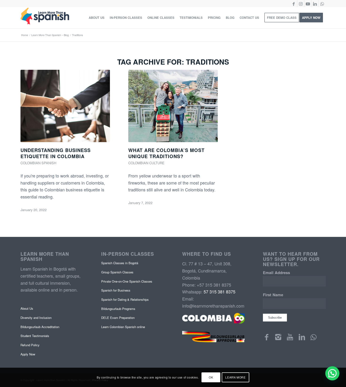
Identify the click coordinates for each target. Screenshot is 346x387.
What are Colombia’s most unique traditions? (166, 153)
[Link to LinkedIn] (314, 3)
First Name (273, 294)
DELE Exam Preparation (118, 317)
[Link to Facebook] (293, 3)
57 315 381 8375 (219, 291)
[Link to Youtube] (307, 3)
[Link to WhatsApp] (322, 3)
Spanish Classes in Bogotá (119, 263)
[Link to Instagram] (300, 3)
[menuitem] (96, 17)
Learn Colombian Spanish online (123, 327)
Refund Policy (30, 345)
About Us (26, 308)
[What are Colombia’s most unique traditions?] (173, 106)
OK (211, 377)
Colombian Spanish (38, 162)
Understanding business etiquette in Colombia (55, 153)
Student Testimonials (34, 335)
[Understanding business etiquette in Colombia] (65, 106)
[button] (332, 373)
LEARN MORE (235, 377)
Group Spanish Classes (117, 272)
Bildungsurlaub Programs (118, 308)
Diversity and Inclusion (36, 317)
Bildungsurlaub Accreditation (39, 327)
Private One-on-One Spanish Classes (126, 281)
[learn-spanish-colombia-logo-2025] (44, 17)
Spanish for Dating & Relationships (125, 299)
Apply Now (27, 354)
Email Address (276, 272)
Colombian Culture (146, 162)
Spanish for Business (115, 290)
